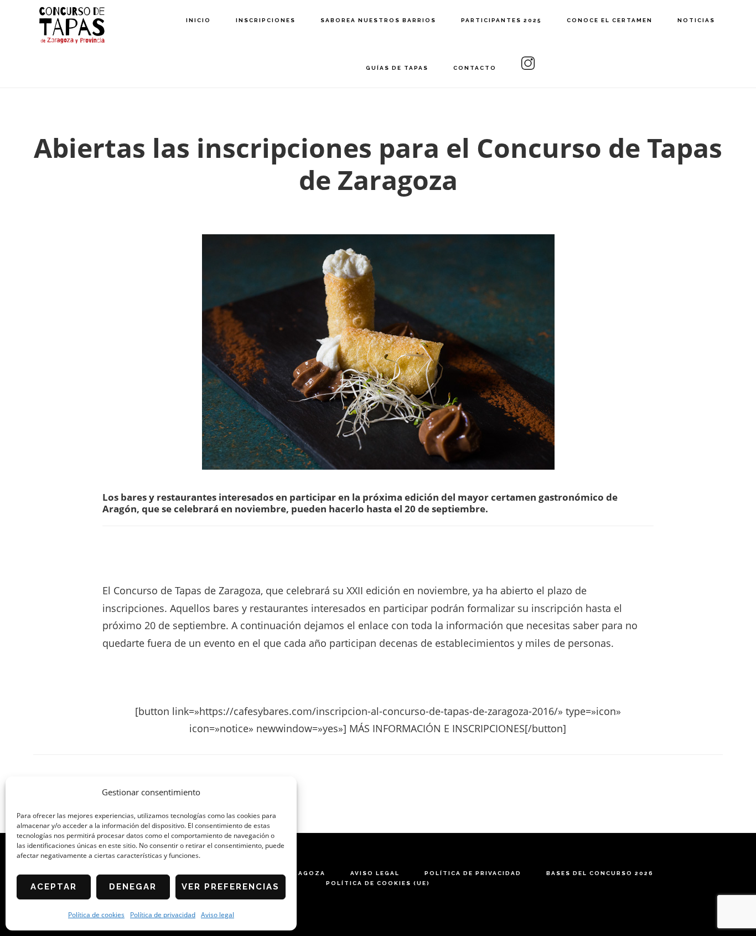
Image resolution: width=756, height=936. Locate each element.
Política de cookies (96, 914)
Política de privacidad (162, 914)
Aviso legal (217, 914)
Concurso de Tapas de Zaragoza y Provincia (72, 25)
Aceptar (53, 887)
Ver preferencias (230, 887)
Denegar (133, 887)
